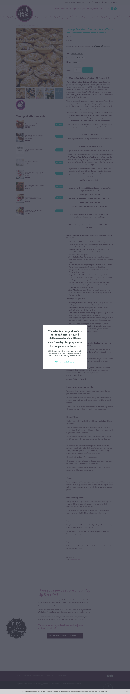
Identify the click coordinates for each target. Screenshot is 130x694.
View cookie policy (103, 691)
